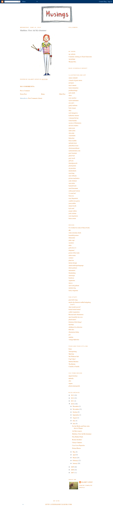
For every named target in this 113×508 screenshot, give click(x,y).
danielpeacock (73, 163)
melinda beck (73, 143)
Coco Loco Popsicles (78, 445)
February (75, 460)
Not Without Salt (74, 356)
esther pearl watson (74, 191)
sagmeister (72, 280)
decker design (73, 263)
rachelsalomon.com (74, 151)
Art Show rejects (77, 431)
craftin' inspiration (74, 312)
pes (70, 335)
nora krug (71, 173)
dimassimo (72, 238)
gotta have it (72, 248)
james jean (72, 128)
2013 (72, 395)
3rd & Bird (72, 59)
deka (70, 245)
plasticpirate (72, 166)
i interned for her (73, 118)
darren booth (72, 206)
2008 (72, 470)
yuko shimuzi (73, 181)
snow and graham (74, 285)
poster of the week (74, 253)
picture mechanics (74, 178)
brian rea (71, 196)
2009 (72, 467)
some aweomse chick (75, 233)
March (75, 458)
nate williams (73, 176)
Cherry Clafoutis (77, 442)
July (74, 421)
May (74, 452)
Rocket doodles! (77, 440)
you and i (71, 103)
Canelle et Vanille (74, 366)
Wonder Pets (72, 62)
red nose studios (73, 125)
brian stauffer (72, 141)
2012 (72, 398)
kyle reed (71, 208)
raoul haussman (73, 188)
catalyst (71, 258)
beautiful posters (74, 235)
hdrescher (71, 138)
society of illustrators (75, 123)
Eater (70, 349)
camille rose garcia (74, 201)
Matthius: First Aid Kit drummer (81, 434)
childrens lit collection (75, 327)
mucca (71, 283)
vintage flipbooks (74, 340)
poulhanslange (73, 90)
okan (70, 95)
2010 (72, 404)
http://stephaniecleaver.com (58, 504)
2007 (72, 473)
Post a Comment (25, 91)
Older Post (62, 94)
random (71, 337)
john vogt (71, 240)
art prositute (72, 168)
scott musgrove (73, 113)
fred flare (71, 324)
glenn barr (72, 156)
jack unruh (72, 93)
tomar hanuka (73, 120)
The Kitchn (72, 364)
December (76, 406)
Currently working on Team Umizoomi (80, 57)
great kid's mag (73, 300)
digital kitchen (73, 376)
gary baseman (73, 153)
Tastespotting (73, 351)
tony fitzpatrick (73, 198)
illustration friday (74, 332)
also (70, 381)
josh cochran (72, 213)
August (75, 418)
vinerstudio (72, 135)
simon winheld (73, 78)
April (74, 455)
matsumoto (72, 270)
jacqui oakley (73, 211)
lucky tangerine (73, 290)
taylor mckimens (74, 100)
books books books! (75, 309)
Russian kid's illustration (76, 314)
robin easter (72, 255)
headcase (71, 278)
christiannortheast (74, 148)
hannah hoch (72, 186)
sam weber (72, 183)
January (75, 463)
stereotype (72, 275)
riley (70, 110)
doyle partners (73, 268)
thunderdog (72, 273)
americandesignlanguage (76, 265)
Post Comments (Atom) (35, 98)
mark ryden (72, 131)
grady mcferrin (73, 105)
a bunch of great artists (75, 80)
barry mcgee (72, 108)
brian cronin (72, 218)
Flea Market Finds (77, 437)
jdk (70, 230)
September (76, 415)
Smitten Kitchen (73, 361)
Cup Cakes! (72, 359)
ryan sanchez (72, 98)
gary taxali (72, 158)
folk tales (71, 329)
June (74, 423)
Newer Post (23, 94)
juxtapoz (71, 83)
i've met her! (72, 193)
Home (43, 94)
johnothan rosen (73, 146)
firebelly (71, 378)
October (75, 412)
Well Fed (71, 354)
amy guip (71, 133)
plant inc (71, 260)
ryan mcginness (73, 216)
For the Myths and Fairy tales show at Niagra (81, 427)
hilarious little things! (75, 322)
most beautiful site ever (76, 317)
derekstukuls (72, 171)
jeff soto (71, 161)
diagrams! (71, 250)
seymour (71, 243)
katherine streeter (74, 115)
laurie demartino (73, 88)
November (76, 409)
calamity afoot (87, 482)
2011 (72, 401)
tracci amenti (72, 85)
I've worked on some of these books (79, 228)
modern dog (72, 288)
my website (72, 54)
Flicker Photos (76, 448)
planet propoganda (74, 386)
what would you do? (75, 307)
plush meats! (72, 319)
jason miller (72, 203)
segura (71, 383)
